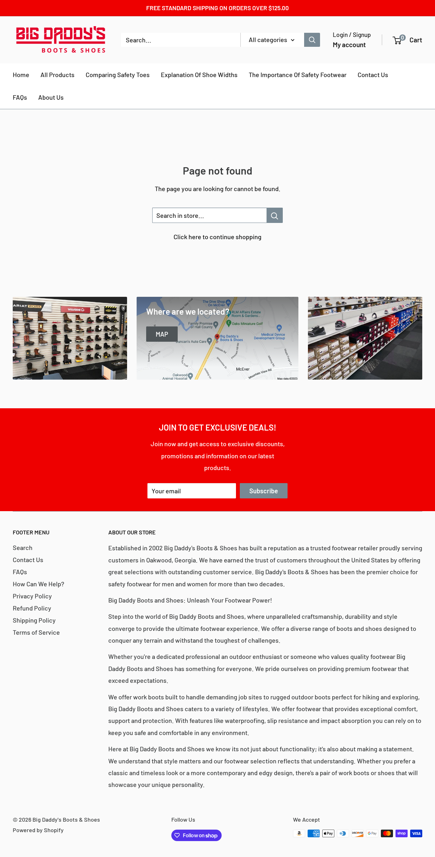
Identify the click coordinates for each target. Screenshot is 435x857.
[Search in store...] (275, 215)
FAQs (20, 97)
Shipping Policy (34, 620)
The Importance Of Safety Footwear (297, 74)
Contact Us (373, 74)
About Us (51, 97)
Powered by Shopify (38, 829)
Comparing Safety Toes (118, 74)
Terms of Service (36, 632)
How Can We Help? (38, 584)
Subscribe (263, 491)
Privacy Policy (32, 596)
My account (349, 44)
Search (22, 547)
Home (21, 74)
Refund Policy (32, 608)
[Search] (312, 40)
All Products (57, 74)
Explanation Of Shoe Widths (199, 74)
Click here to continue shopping (217, 236)
